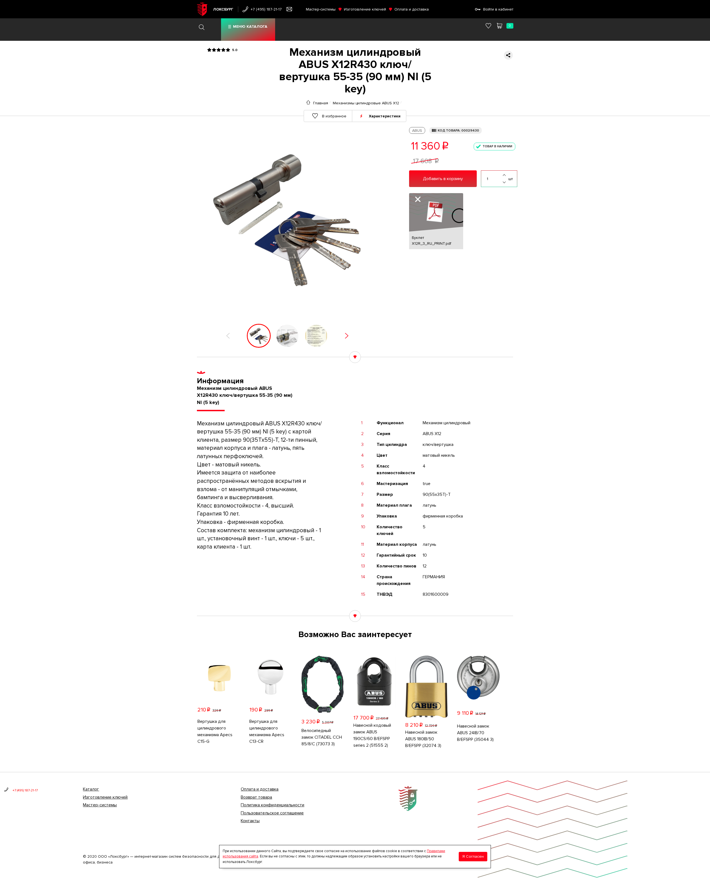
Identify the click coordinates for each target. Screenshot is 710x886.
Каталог (91, 789)
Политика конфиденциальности (272, 805)
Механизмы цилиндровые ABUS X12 (366, 103)
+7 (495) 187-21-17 (266, 9)
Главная (320, 103)
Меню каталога (250, 26)
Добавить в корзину (443, 178)
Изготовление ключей (365, 9)
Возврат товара (256, 797)
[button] (228, 336)
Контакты (250, 821)
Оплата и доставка (411, 9)
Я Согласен (473, 856)
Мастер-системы (321, 9)
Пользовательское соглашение (272, 813)
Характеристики (384, 115)
